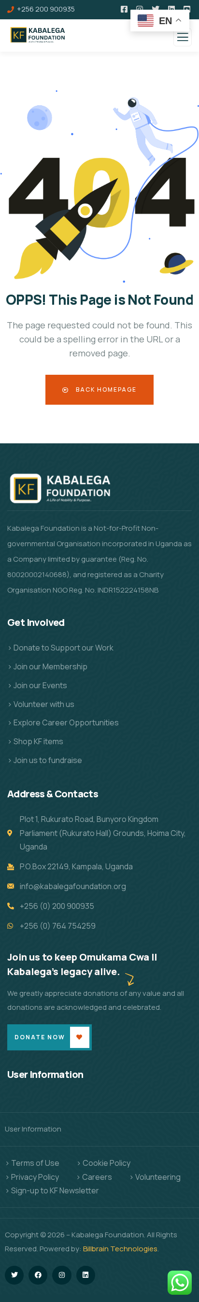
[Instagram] (61, 1275)
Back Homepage (105, 389)
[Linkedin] (85, 1275)
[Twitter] (14, 1275)
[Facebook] (37, 1275)
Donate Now (39, 1037)
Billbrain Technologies (120, 1249)
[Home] (62, 491)
